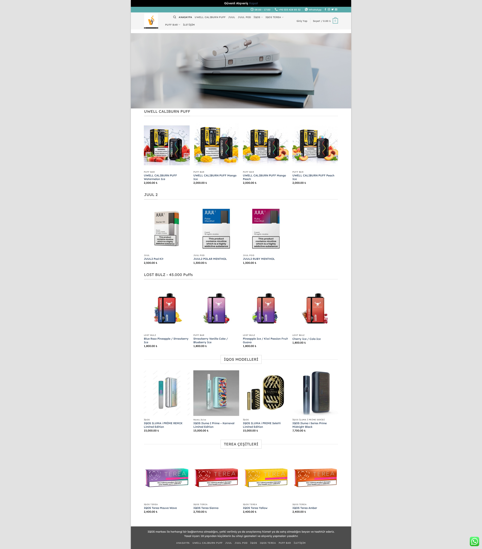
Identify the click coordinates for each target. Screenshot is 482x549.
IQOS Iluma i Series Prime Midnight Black (309, 425)
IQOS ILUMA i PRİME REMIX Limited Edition (163, 425)
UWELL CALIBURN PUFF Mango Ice (214, 177)
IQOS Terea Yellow (255, 508)
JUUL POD (244, 17)
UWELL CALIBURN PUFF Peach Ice (313, 177)
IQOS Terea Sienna (205, 508)
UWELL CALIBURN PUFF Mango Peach (264, 177)
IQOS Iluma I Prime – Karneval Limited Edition (213, 425)
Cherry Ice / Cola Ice (306, 339)
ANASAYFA (185, 17)
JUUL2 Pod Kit (153, 259)
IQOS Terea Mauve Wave (160, 508)
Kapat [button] (253, 3)
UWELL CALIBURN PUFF (210, 17)
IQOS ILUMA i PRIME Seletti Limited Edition (262, 425)
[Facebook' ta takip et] (325, 9)
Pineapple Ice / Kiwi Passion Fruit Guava (265, 340)
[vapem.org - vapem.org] (151, 20)
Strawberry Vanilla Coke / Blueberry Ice (210, 340)
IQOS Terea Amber (304, 508)
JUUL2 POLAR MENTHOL (210, 259)
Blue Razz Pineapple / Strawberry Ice (166, 340)
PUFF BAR (171, 24)
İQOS (257, 17)
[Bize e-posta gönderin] (336, 9)
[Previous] (144, 156)
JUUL (231, 17)
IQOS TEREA (273, 17)
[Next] (338, 156)
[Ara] (174, 17)
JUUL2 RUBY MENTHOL (259, 259)
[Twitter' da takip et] (332, 9)
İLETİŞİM (189, 24)
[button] (302, 21)
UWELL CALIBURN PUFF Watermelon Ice (160, 177)
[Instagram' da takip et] (329, 9)
